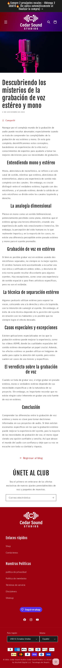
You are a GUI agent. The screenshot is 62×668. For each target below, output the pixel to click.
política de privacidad (16, 572)
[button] (6, 22)
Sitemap (10, 598)
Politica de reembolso (16, 578)
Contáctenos (12, 552)
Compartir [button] (10, 120)
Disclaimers (11, 591)
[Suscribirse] (53, 497)
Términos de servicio (15, 585)
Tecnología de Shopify (41, 662)
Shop (8, 546)
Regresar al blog (33, 458)
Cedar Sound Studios (18, 659)
